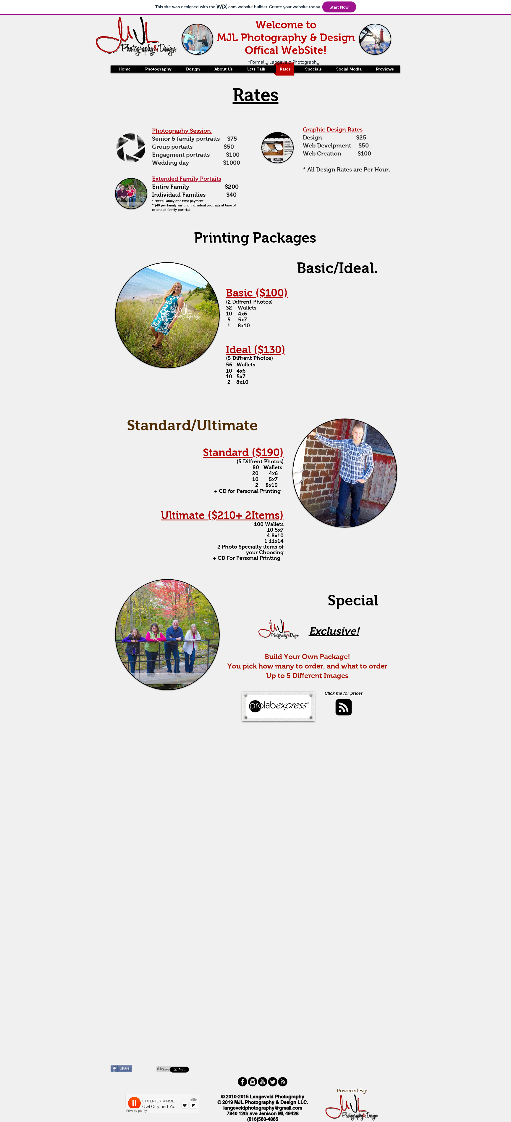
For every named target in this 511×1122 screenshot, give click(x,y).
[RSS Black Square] (343, 707)
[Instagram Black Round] (252, 1081)
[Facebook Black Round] (242, 1081)
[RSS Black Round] (282, 1081)
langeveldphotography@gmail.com (262, 1108)
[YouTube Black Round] (262, 1081)
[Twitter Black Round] (272, 1081)
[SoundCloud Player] (162, 1103)
